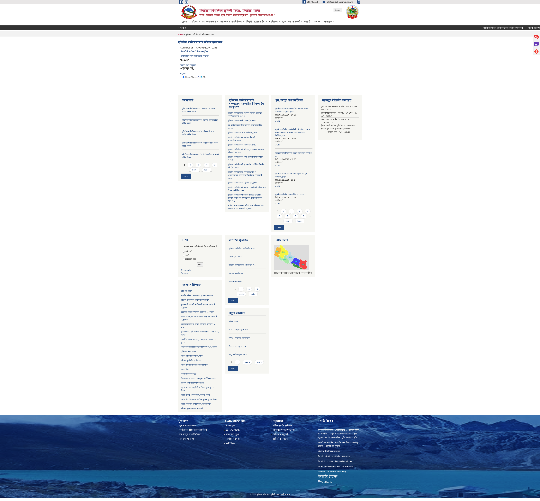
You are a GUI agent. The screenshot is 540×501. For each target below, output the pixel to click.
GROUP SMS (233, 430)
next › (194, 170)
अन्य (186, 176)
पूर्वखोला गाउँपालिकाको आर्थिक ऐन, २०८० (243, 265)
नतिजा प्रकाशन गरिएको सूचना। (522, 28)
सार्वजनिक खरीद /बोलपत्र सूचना (193, 430)
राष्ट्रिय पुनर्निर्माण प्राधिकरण (191, 360)
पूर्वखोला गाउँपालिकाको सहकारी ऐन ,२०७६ (242, 183)
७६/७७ (183, 73)
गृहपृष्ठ (184, 21)
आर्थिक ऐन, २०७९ (235, 256)
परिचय (195, 21)
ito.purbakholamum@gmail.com (338, 461)
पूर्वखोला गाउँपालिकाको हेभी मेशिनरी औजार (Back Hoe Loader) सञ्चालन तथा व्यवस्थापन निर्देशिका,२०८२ (292, 132)
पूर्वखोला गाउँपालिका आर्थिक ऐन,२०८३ (242, 248)
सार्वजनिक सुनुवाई (280, 434)
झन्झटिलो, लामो (190, 259)
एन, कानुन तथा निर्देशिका (190, 434)
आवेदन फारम (233, 321)
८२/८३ (277, 121)
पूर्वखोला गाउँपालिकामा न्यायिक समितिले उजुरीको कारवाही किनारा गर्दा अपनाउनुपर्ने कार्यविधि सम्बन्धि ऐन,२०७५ (245, 198)
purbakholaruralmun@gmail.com (338, 466)
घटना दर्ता (230, 425)
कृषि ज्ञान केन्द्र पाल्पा (188, 351)
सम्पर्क (317, 21)
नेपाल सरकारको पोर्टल (188, 374)
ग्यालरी (307, 21)
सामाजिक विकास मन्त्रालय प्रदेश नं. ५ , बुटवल (197, 312)
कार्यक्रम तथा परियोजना (231, 21)
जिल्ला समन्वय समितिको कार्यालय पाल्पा (194, 365)
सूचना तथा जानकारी (291, 21)
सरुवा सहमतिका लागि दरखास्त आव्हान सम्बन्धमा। (484, 28)
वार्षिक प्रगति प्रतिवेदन (282, 425)
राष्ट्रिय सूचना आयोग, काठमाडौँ (192, 408)
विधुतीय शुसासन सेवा (255, 21)
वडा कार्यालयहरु (209, 21)
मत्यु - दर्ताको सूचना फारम (238, 354)
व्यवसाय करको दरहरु (236, 273)
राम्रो (187, 255)
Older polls (186, 270)
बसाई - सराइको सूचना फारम (238, 330)
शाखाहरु (328, 21)
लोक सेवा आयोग (186, 291)
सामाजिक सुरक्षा (232, 434)
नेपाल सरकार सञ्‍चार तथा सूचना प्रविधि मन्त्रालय (198, 378)
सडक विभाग (185, 369)
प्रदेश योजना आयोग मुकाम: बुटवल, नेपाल (195, 395)
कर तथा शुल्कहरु (186, 438)
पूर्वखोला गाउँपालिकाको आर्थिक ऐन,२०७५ (242, 120)
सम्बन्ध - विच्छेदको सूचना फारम (239, 338)
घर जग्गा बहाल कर (235, 281)
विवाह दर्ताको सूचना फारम (237, 346)
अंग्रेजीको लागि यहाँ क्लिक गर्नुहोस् (195, 56)
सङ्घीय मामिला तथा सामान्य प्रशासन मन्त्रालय (197, 295)
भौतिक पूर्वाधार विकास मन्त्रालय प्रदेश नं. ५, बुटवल (199, 347)
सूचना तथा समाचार (188, 65)
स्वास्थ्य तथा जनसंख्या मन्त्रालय (192, 383)
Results (184, 273)
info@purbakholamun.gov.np (337, 456)
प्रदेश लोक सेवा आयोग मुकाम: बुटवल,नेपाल (196, 404)
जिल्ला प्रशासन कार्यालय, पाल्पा (192, 356)
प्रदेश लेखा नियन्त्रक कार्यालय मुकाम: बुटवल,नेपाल (199, 399)
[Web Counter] (325, 482)
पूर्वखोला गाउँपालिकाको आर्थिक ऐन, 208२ (289, 194)
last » (206, 170)
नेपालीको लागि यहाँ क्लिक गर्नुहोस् (194, 51)
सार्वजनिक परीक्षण (280, 438)
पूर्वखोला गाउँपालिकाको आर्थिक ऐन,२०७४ (242, 145)
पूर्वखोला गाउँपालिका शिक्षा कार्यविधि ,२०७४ (242, 133)
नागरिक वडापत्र (233, 438)
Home (181, 34)
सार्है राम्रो (188, 251)
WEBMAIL (231, 443)
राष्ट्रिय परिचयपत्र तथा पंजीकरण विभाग (195, 300)
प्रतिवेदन (273, 21)
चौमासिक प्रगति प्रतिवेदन (284, 430)
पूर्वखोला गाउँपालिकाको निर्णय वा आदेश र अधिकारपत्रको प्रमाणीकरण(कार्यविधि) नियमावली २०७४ (245, 175)
